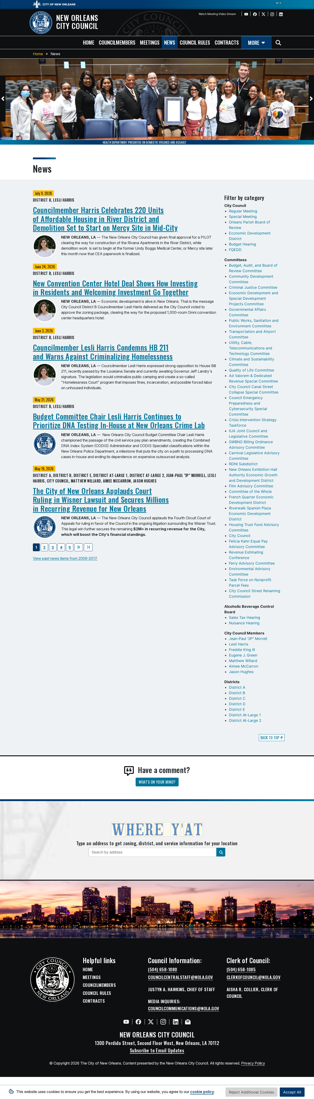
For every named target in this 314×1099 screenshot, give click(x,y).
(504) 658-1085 (241, 969)
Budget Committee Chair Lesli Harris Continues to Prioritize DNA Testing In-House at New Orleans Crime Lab (119, 420)
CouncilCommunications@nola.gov (183, 1008)
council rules (195, 42)
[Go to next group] (78, 547)
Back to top (270, 737)
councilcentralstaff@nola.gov (180, 977)
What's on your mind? (157, 782)
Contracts (94, 1001)
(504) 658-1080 (162, 969)
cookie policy (202, 1091)
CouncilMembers (99, 985)
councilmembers (117, 42)
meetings (150, 42)
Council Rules (97, 993)
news (169, 42)
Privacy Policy (253, 1063)
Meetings (92, 977)
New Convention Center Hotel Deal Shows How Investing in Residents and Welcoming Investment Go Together (115, 287)
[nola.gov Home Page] (56, 4)
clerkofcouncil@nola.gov (253, 977)
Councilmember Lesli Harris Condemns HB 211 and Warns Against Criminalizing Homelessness (103, 351)
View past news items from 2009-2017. (65, 558)
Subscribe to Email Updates (157, 1050)
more (253, 42)
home (88, 42)
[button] (3, 99)
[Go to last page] (88, 547)
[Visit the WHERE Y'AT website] (157, 831)
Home (38, 53)
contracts (227, 42)
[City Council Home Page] (52, 979)
